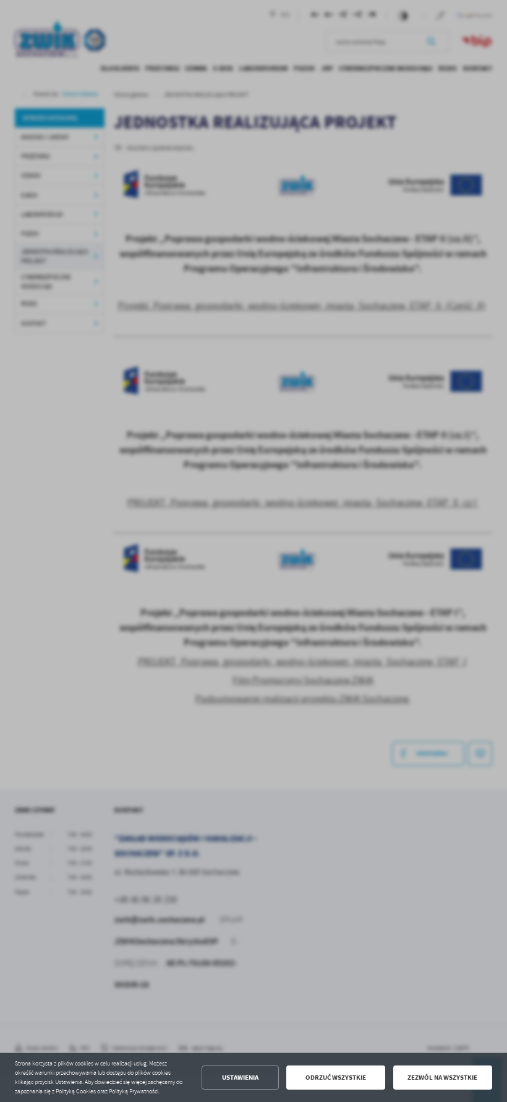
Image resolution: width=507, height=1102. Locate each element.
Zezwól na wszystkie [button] (442, 1077)
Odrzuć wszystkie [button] (335, 1077)
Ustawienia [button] (240, 1077)
